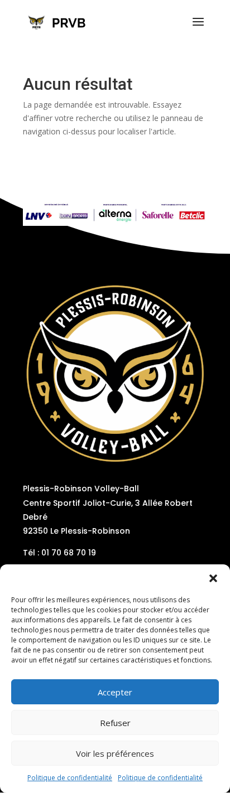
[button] (213, 578)
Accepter (115, 692)
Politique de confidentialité (69, 777)
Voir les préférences (115, 753)
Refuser (115, 722)
